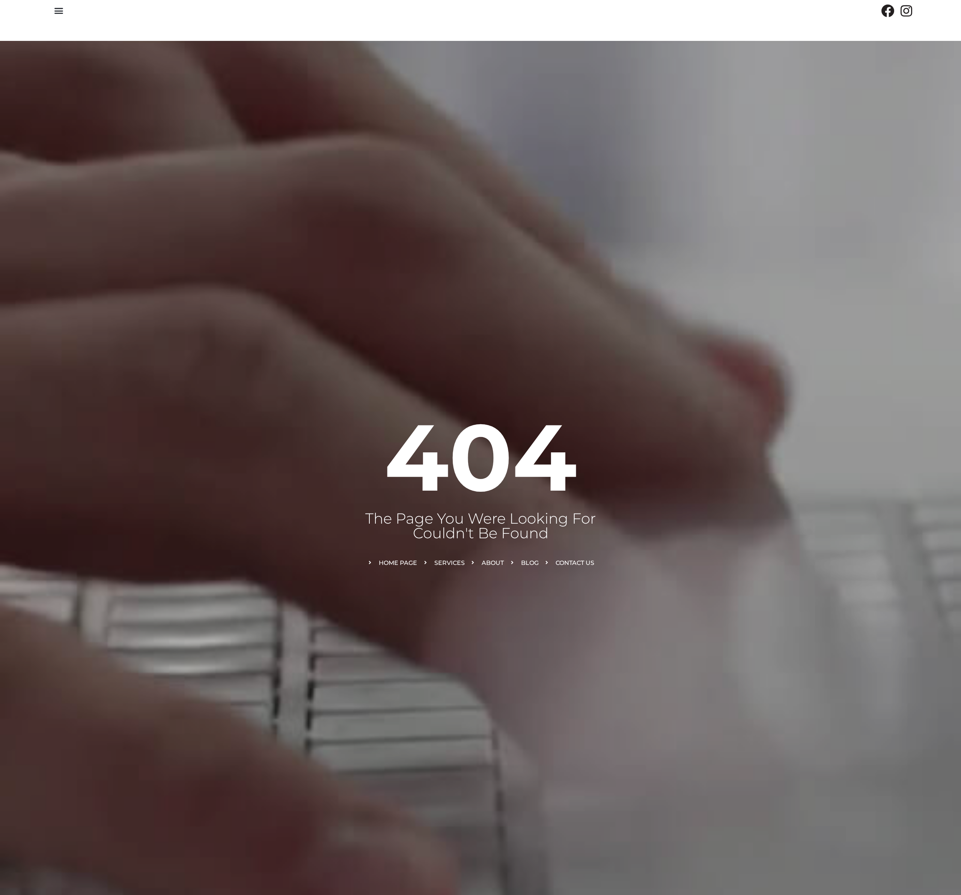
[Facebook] (887, 10)
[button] (59, 11)
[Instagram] (906, 10)
